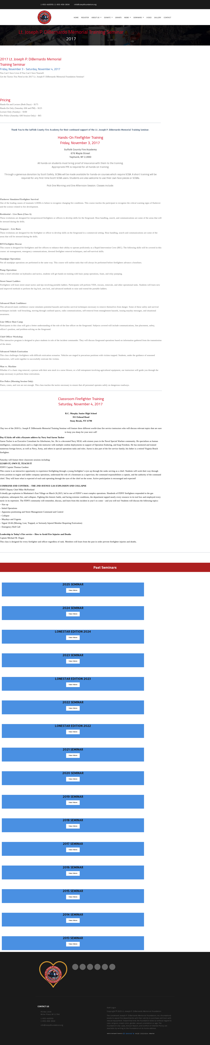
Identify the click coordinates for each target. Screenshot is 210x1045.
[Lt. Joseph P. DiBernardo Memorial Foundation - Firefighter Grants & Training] (47, 17)
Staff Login (111, 1008)
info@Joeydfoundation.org (85, 4)
